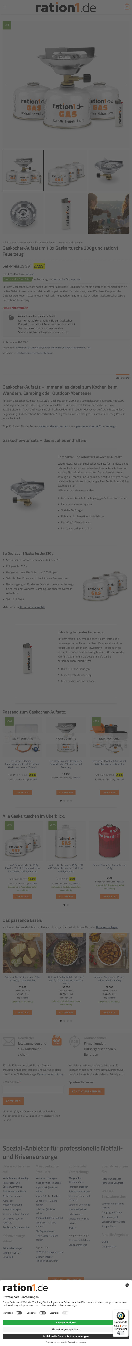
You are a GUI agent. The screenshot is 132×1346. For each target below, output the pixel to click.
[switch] (120, 1333)
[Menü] (126, 1312)
